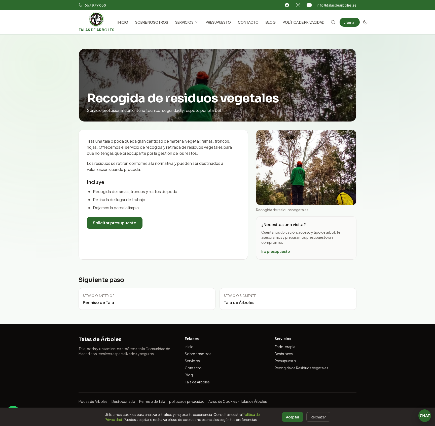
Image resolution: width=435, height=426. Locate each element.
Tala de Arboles (197, 382)
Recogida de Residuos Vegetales (301, 368)
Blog (189, 375)
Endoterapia (285, 346)
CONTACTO (248, 22)
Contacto (193, 368)
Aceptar (292, 417)
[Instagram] (298, 5)
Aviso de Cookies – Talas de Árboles (237, 401)
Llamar (350, 22)
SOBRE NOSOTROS (151, 22)
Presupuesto (285, 360)
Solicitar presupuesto (114, 222)
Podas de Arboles (93, 401)
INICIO (123, 22)
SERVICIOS (184, 22)
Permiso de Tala (152, 401)
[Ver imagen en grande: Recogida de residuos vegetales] (306, 167)
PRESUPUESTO (218, 22)
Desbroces (284, 353)
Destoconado (123, 401)
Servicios (192, 360)
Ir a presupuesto (275, 251)
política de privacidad (186, 401)
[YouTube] (309, 5)
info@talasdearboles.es (336, 5)
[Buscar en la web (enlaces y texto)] (333, 22)
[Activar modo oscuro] (365, 22)
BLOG (271, 22)
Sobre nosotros (198, 353)
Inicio (189, 346)
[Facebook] (287, 5)
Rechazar (318, 417)
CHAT (425, 415)
